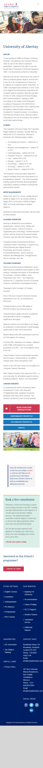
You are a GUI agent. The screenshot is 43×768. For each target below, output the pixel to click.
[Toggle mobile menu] (38, 4)
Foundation (9, 597)
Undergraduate (10, 602)
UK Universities (11, 645)
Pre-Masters (9, 607)
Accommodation (30, 599)
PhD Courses (10, 617)
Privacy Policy (10, 667)
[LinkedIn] (31, 710)
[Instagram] (37, 705)
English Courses (11, 592)
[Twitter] (31, 705)
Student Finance (30, 615)
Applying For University (29, 593)
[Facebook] (26, 705)
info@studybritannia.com (33, 661)
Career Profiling (30, 604)
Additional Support (28, 628)
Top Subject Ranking (9, 651)
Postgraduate (10, 612)
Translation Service (28, 621)
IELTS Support (30, 609)
